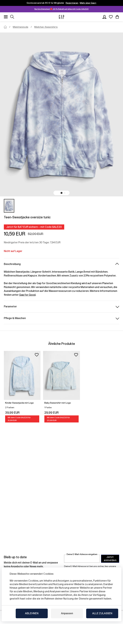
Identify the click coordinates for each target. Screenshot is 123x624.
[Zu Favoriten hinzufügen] (36, 354)
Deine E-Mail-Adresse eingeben (82, 554)
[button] (61, 193)
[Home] (5, 27)
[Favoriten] (111, 17)
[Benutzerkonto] (104, 17)
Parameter (10, 306)
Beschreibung (12, 264)
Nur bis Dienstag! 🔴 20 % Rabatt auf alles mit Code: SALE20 (61, 9)
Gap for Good (27, 294)
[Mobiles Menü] (6, 17)
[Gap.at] (61, 17)
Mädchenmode (20, 27)
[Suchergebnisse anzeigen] (12, 17)
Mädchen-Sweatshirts (46, 27)
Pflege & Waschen (15, 318)
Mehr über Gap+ (88, 3)
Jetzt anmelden (110, 558)
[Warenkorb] (117, 17)
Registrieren (72, 3)
